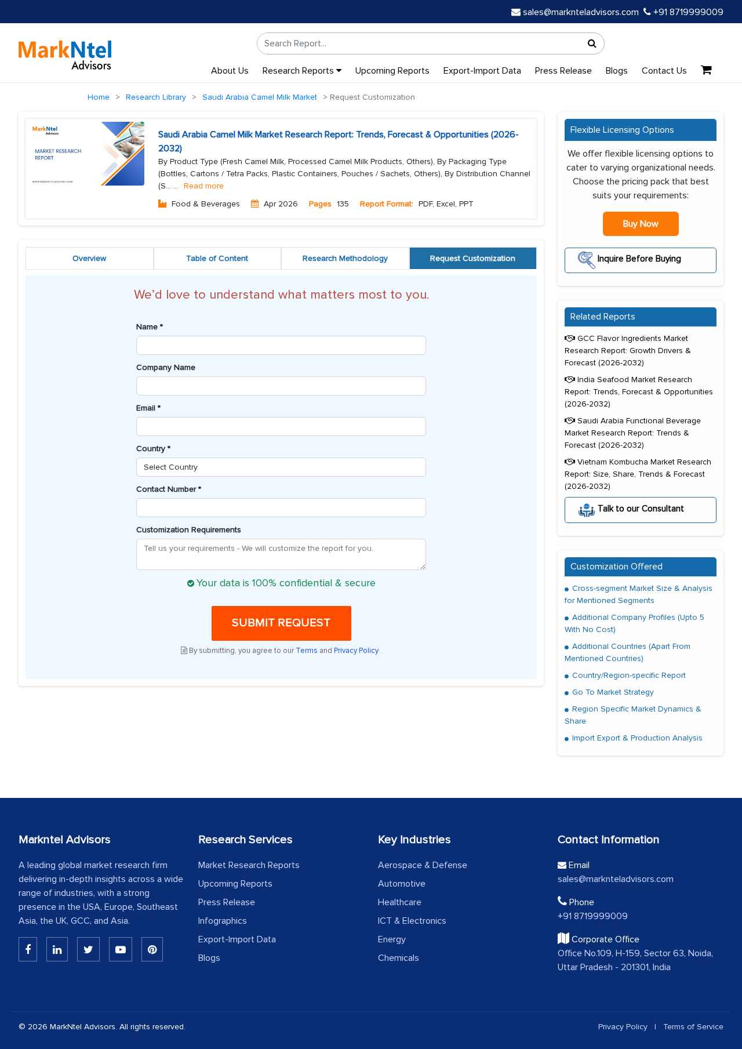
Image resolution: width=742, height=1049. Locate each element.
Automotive (401, 884)
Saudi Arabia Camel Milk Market (259, 97)
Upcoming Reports (392, 71)
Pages (320, 204)
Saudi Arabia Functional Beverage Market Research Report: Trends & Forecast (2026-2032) (633, 433)
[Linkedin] (28, 949)
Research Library (156, 97)
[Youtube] (120, 949)
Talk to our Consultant (639, 508)
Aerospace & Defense (422, 865)
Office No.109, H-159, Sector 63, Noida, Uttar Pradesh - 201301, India (635, 960)
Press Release (563, 71)
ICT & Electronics (412, 921)
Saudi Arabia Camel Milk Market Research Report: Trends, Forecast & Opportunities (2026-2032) (338, 141)
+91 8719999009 (687, 12)
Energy (392, 939)
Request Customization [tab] (472, 258)
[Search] (592, 43)
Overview (89, 258)
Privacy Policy (357, 650)
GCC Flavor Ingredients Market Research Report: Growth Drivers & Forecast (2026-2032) (628, 350)
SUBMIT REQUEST (281, 623)
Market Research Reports (249, 865)
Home (99, 97)
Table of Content (217, 258)
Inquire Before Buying (638, 258)
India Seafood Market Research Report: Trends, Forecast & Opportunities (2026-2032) (639, 392)
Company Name (165, 367)
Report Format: (386, 204)
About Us (230, 71)
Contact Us (664, 71)
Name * (149, 327)
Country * (153, 448)
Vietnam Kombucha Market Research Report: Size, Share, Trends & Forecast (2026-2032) (638, 474)
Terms (307, 650)
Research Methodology (345, 258)
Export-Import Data (482, 71)
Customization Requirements (188, 530)
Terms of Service (693, 1027)
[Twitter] (88, 949)
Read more (204, 186)
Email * (148, 408)
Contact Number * (168, 489)
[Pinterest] (152, 949)
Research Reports (299, 71)
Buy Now (641, 224)
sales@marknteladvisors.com (581, 12)
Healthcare (399, 902)
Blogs (617, 71)
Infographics (222, 921)
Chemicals (398, 958)
